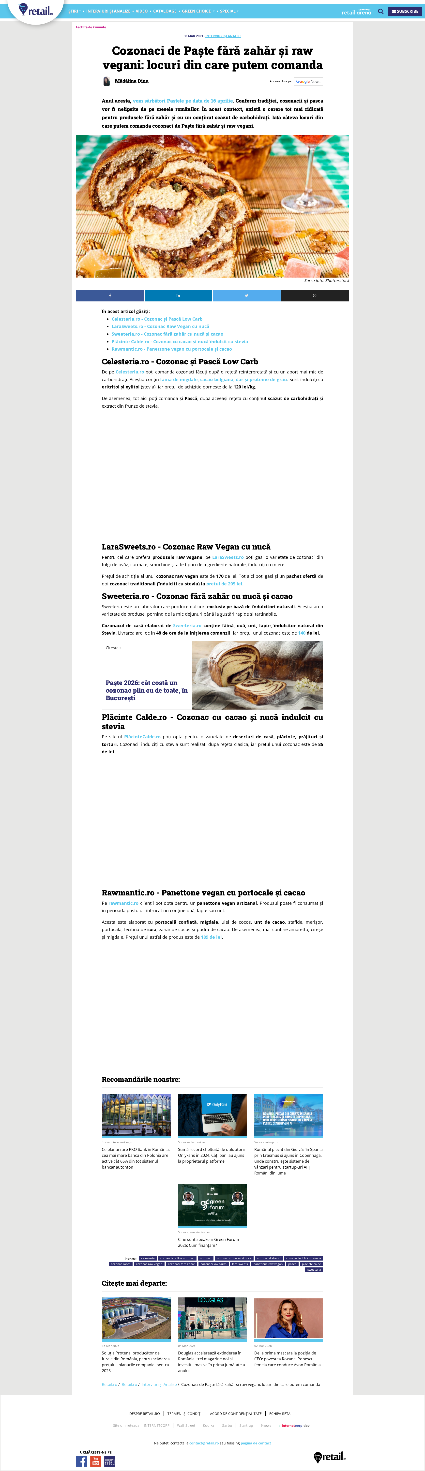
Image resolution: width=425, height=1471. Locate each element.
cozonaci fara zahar (181, 1264)
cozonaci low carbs (214, 1264)
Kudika (208, 1425)
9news (266, 1425)
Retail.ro (109, 1384)
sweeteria (314, 1269)
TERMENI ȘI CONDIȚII (184, 1413)
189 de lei (211, 937)
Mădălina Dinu (131, 81)
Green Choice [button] (197, 11)
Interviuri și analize (108, 11)
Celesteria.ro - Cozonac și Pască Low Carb (157, 319)
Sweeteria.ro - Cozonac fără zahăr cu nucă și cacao (167, 334)
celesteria (148, 1258)
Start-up (246, 1425)
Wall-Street (186, 1425)
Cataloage (165, 11)
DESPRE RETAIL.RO (144, 1413)
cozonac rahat (120, 1264)
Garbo (227, 1425)
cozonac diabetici (269, 1258)
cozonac (205, 1258)
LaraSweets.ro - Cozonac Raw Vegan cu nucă (161, 326)
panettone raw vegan (268, 1264)
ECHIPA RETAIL (281, 1413)
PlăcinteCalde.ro (142, 737)
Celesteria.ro (130, 372)
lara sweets (240, 1264)
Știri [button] (73, 11)
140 (301, 633)
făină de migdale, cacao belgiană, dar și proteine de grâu (223, 379)
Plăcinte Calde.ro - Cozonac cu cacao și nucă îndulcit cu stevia (180, 341)
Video (142, 11)
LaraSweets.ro (228, 557)
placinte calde (311, 1264)
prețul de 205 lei (224, 584)
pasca (292, 1264)
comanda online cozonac (177, 1258)
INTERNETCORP (156, 1425)
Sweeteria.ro (187, 625)
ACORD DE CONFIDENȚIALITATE (236, 1413)
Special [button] (228, 11)
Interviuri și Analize (223, 36)
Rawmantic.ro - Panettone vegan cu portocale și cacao (173, 349)
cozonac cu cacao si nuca (234, 1258)
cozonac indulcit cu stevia (303, 1258)
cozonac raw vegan (149, 1264)
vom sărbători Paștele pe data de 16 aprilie (183, 100)
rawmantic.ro (123, 903)
